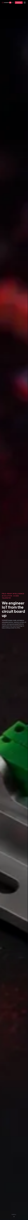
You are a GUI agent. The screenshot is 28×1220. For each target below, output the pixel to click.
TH (12, 2)
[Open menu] (24, 2)
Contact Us (18, 2)
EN (10, 2)
